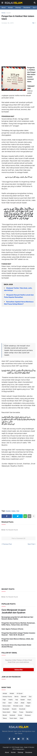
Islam (10, 703)
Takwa (5, 718)
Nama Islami (6, 712)
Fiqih (4, 699)
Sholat (20, 715)
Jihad (16, 703)
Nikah (15, 712)
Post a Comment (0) (18, 538)
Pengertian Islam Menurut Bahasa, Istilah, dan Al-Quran (18, 640)
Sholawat (28, 715)
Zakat (21, 718)
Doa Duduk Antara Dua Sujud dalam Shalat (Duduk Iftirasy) (16, 646)
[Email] (29, 516)
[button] (2, 3)
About (4, 7)
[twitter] (14, 739)
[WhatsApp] (25, 516)
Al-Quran (20, 693)
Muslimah (22, 709)
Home (3, 13)
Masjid (28, 706)
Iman (4, 703)
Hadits (11, 699)
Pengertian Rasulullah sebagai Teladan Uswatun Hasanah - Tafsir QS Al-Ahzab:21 (18, 634)
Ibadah (9, 13)
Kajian (14, 511)
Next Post (31, 544)
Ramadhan (29, 712)
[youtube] (18, 739)
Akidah (12, 693)
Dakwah (23, 696)
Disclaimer (26, 7)
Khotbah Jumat (18, 706)
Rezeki (5, 715)
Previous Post (7, 544)
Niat (17, 511)
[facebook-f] (9, 739)
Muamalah (6, 709)
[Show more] (33, 516)
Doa (30, 696)
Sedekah (12, 715)
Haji (16, 699)
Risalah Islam (19, 747)
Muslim (14, 709)
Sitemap (18, 7)
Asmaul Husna (7, 696)
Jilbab (22, 703)
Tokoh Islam (13, 718)
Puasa (21, 712)
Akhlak (5, 693)
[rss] (27, 739)
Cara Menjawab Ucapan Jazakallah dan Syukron (14, 611)
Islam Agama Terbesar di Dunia (12, 629)
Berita (16, 696)
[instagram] (23, 739)
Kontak (10, 7)
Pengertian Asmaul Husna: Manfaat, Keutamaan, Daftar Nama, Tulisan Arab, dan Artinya (18, 624)
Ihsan (29, 699)
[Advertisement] (18, 45)
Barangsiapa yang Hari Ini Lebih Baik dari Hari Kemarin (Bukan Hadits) (17, 618)
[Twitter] (17, 516)
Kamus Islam (6, 706)
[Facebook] (7, 516)
